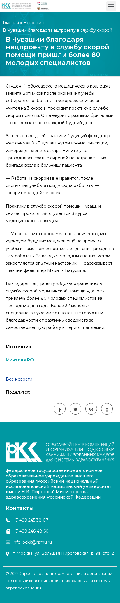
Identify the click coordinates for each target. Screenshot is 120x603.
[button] (111, 6)
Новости (32, 22)
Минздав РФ (20, 360)
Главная (11, 22)
